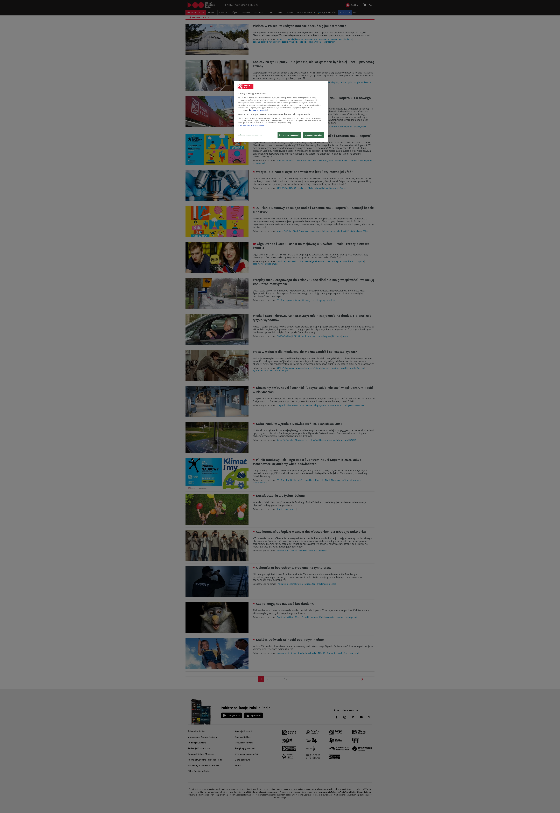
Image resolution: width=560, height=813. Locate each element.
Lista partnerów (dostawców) (251, 125)
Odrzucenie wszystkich (289, 135)
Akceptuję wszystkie (313, 135)
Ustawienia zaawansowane (250, 135)
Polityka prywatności (258, 110)
